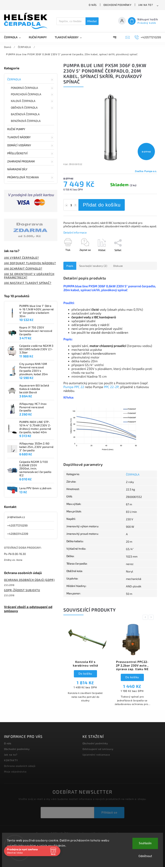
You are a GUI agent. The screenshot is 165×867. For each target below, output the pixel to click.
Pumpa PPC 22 (73, 387)
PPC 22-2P (111, 387)
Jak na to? (145, 4)
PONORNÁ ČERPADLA (24, 87)
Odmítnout (145, 856)
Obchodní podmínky (117, 4)
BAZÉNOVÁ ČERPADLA (25, 114)
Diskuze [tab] (118, 265)
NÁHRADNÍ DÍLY (17, 169)
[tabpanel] (85, 665)
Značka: (146, 171)
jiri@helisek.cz (16, 517)
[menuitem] (14, 37)
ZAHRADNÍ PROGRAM (21, 161)
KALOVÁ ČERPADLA (23, 101)
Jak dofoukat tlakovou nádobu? (30, 263)
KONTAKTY (11, 760)
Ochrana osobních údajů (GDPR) (29, 579)
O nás (93, 4)
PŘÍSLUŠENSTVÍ (17, 153)
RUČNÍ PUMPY (16, 129)
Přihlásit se (109, 812)
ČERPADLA (14, 79)
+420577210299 (17, 525)
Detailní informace (75, 232)
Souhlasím (145, 843)
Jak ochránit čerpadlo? (23, 268)
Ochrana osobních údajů (19, 765)
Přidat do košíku (102, 205)
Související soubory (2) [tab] (93, 265)
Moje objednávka (15, 771)
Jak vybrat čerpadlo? (21, 257)
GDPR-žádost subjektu (22, 590)
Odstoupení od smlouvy (97, 749)
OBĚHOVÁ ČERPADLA (24, 107)
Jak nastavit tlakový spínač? (27, 283)
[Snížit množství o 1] (66, 205)
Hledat (92, 21)
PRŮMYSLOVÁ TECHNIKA (23, 177)
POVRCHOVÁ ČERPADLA (26, 94)
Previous (146, 617)
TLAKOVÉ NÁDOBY (19, 137)
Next (152, 617)
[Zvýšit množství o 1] (75, 205)
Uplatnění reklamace (96, 754)
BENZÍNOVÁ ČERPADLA (26, 121)
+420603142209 (17, 533)
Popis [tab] (69, 265)
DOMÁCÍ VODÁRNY (19, 145)
